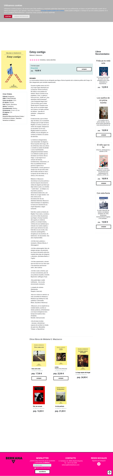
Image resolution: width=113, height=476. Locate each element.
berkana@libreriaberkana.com (70, 465)
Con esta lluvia (103, 193)
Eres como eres (36, 369)
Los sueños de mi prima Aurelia (103, 100)
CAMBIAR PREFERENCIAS (21, 16)
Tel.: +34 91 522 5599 (70, 463)
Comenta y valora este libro (48, 60)
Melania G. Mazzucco (36, 55)
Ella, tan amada (37, 406)
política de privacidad (45, 467)
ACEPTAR (8, 16)
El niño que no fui (103, 146)
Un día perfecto (59, 406)
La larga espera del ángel (83, 372)
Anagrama (11, 96)
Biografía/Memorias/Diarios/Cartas (13, 116)
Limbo (57, 367)
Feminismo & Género (9, 118)
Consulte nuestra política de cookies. (52, 10)
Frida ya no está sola (103, 62)
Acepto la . (43, 467)
